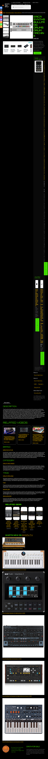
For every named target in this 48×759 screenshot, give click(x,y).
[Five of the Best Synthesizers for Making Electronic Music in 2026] (23, 678)
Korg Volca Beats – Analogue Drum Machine (16, 524)
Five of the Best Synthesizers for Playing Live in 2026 (14, 569)
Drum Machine (38, 381)
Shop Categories (16, 2)
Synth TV (27, 535)
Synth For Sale (7, 5)
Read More (37, 53)
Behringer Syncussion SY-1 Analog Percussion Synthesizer (24, 526)
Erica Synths (18, 12)
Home (3, 12)
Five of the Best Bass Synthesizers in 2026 (11, 658)
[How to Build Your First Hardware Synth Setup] (13, 542)
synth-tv (28, 4)
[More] (1, 27)
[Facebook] (1, 8)
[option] (6, 24)
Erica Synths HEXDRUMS (39, 523)
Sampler (40, 384)
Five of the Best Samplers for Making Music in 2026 (13, 613)
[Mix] (1, 22)
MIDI (35, 384)
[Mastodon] (1, 19)
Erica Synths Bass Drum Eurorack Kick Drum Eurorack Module (36, 297)
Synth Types (35, 2)
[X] (1, 10)
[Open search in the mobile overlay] (21, 7)
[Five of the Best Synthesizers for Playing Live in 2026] (23, 559)
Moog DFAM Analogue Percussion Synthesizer (32, 525)
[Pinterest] (1, 17)
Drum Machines (10, 12)
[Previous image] (11, 27)
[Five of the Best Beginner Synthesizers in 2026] (23, 719)
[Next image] (31, 27)
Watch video (7, 441)
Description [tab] (7, 402)
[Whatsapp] (1, 24)
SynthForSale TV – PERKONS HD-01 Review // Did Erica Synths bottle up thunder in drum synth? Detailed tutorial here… (38, 437)
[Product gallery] (21, 27)
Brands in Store (26, 2)
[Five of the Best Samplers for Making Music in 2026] (23, 592)
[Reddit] (1, 12)
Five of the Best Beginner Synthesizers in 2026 (12, 741)
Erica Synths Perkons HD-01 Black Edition (8, 524)
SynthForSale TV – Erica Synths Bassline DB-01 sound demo (23, 436)
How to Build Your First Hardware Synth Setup (12, 548)
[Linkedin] (1, 15)
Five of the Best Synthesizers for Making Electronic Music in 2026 (17, 696)
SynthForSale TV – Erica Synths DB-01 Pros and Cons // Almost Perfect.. (9, 438)
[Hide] (0, 29)
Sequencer (37, 387)
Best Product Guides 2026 (17, 4)
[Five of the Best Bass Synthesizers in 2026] (23, 636)
